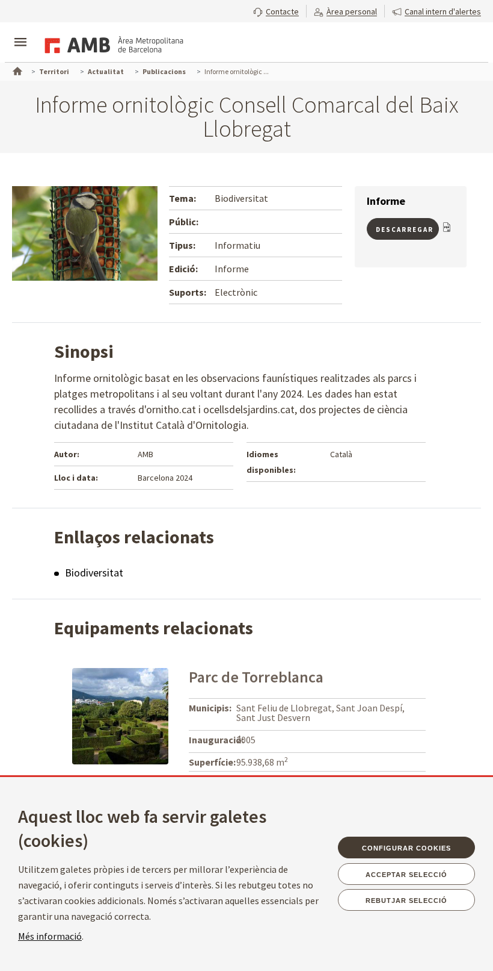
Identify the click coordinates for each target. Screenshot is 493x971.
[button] (276, 10)
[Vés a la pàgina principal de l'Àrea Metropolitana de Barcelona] (112, 43)
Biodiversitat (94, 572)
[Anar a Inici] (16, 70)
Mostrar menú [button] (20, 32)
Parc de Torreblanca (256, 677)
